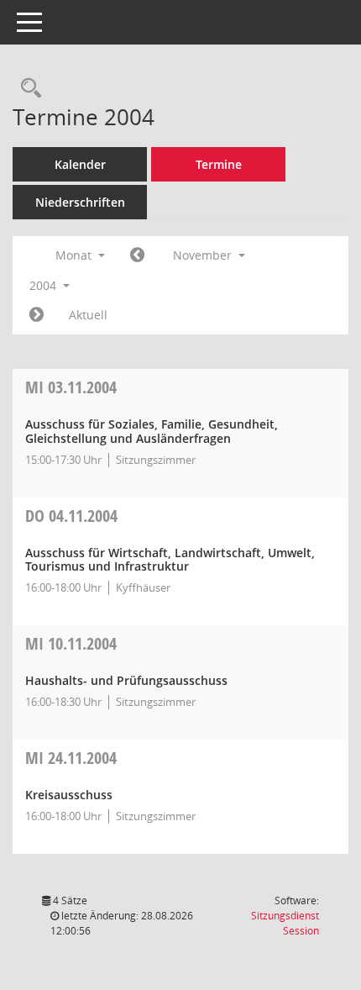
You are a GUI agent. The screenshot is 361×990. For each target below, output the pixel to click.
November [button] (204, 255)
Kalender (80, 164)
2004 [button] (44, 285)
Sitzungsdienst (285, 923)
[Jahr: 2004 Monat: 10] (137, 255)
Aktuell (88, 315)
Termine (219, 164)
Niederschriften (80, 202)
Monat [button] (75, 255)
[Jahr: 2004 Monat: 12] (36, 315)
